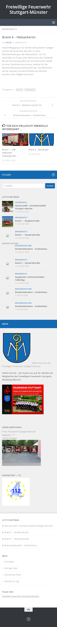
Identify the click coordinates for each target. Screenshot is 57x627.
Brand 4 (19, 89)
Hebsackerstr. (30, 89)
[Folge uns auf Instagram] (53, 174)
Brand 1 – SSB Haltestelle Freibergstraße (9, 152)
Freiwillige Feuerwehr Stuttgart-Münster (28, 9)
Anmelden (9, 561)
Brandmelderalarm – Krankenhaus (31, 248)
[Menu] (53, 22)
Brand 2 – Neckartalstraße (27, 262)
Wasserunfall (21, 202)
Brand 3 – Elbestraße (38, 149)
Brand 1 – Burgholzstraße (27, 220)
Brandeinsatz (9, 29)
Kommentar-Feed (13, 574)
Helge (9, 42)
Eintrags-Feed (11, 568)
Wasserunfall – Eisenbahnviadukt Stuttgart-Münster (30, 207)
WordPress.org (12, 581)
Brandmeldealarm (23, 245)
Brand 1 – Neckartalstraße (27, 234)
